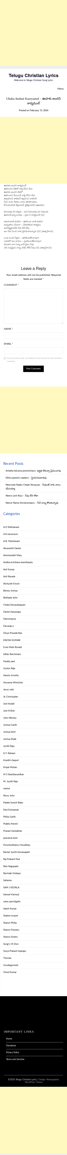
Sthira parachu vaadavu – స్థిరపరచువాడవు (26, 478)
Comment (11, 285)
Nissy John (8, 796)
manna (6, 788)
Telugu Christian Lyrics (33, 75)
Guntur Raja (9, 668)
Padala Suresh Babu (13, 803)
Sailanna (7, 880)
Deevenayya (9, 619)
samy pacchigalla (11, 901)
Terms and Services (15, 1059)
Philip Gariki (9, 817)
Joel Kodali (8, 704)
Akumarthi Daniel (12, 548)
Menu (60, 89)
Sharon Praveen (11, 930)
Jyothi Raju (8, 746)
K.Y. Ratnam (9, 753)
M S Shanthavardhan (13, 774)
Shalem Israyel (10, 916)
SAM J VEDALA (11, 887)
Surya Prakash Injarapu (14, 951)
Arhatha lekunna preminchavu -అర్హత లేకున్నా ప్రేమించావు (33, 471)
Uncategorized (10, 965)
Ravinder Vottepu (12, 873)
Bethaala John (10, 598)
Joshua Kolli (9, 732)
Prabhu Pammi (10, 824)
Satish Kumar (10, 909)
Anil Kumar (8, 569)
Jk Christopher (10, 697)
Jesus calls (8, 689)
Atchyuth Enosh (11, 584)
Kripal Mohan (10, 767)
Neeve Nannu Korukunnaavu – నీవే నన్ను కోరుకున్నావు (32, 503)
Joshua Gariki (10, 725)
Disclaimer (11, 1046)
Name (8, 329)
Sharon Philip (10, 923)
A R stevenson (10, 534)
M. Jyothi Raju (10, 781)
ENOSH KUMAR (11, 640)
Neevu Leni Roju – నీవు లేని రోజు (22, 496)
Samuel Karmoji (11, 894)
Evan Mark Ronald (12, 647)
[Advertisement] (33, 33)
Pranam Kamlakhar (12, 831)
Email (8, 344)
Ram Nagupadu (10, 866)
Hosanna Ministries (13, 682)
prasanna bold (10, 838)
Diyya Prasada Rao (12, 633)
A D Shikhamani (11, 527)
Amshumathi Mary (12, 555)
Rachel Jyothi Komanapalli (16, 852)
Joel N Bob (9, 711)
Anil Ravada (9, 576)
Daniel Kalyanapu (12, 612)
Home (9, 1039)
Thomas (7, 958)
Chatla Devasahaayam (14, 605)
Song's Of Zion (11, 944)
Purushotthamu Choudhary (16, 845)
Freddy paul (9, 661)
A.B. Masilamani (11, 541)
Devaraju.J (8, 626)
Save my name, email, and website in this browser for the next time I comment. (34, 359)
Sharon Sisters (10, 937)
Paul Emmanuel (11, 810)
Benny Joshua (10, 591)
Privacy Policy (12, 1052)
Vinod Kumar (10, 972)
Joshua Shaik (9, 739)
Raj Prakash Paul (11, 859)
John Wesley (10, 718)
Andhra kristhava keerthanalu (18, 562)
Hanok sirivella (11, 675)
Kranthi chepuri (11, 760)
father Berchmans (12, 654)
